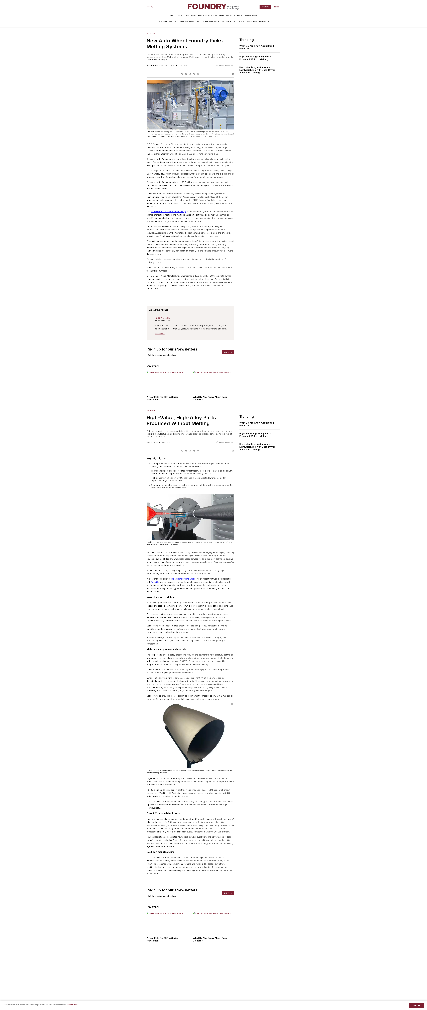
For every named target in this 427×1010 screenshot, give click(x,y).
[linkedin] (186, 74)
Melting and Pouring (167, 22)
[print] (233, 74)
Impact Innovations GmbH (183, 579)
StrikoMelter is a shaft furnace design (168, 211)
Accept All (416, 1005)
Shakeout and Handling (233, 22)
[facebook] (182, 74)
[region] (213, 1005)
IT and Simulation (211, 22)
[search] (152, 7)
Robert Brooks (153, 65)
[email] (198, 74)
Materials (151, 410)
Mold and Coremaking (189, 22)
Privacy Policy (72, 1005)
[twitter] (190, 74)
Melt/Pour (151, 33)
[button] (148, 7)
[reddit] (194, 74)
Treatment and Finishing (258, 22)
